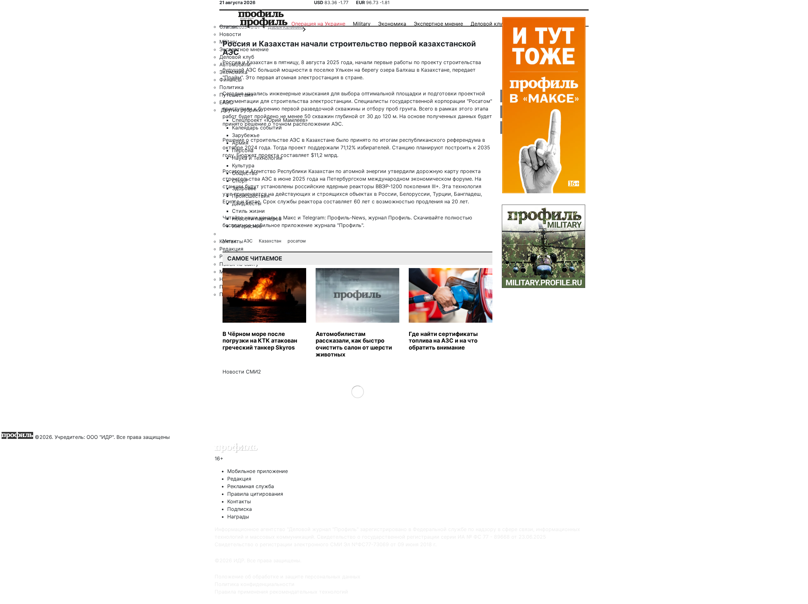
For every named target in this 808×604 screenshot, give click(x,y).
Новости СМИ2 (242, 371)
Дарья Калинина (286, 27)
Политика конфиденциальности (254, 584)
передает (464, 70)
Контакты (239, 501)
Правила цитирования (255, 494)
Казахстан (270, 240)
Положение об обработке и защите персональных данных (287, 576)
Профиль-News (346, 217)
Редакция (239, 478)
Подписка (239, 509)
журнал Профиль (389, 217)
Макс (289, 217)
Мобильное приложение (257, 471)
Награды (238, 516)
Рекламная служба (250, 486)
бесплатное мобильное (251, 225)
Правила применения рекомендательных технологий (281, 592)
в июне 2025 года (296, 179)
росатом (297, 240)
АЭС (249, 240)
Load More (357, 391)
